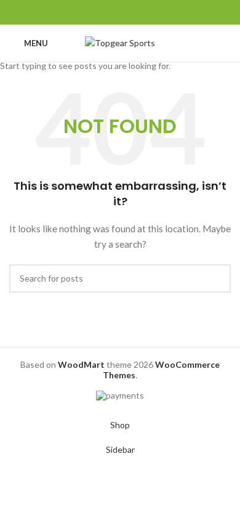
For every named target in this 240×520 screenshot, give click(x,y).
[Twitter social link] (106, 12)
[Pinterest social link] (120, 12)
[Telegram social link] (149, 12)
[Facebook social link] (92, 12)
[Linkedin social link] (134, 12)
